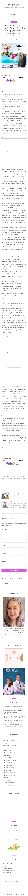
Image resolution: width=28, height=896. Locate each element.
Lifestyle (14, 22)
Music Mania (7, 770)
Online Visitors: (7, 863)
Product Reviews (8, 775)
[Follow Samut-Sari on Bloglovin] (14, 830)
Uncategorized (8, 785)
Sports (6, 777)
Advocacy (6, 738)
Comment (4, 529)
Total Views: (6, 872)
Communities (7, 748)
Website (3, 561)
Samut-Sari (14, 5)
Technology (7, 780)
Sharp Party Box (21, 478)
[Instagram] (7, 79)
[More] (13, 79)
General (6, 757)
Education (7, 750)
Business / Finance (9, 745)
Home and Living (8, 762)
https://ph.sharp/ (9, 443)
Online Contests (8, 772)
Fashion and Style (8, 752)
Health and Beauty (9, 760)
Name (3, 545)
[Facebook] (10, 79)
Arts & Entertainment (9, 740)
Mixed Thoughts (8, 767)
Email (3, 553)
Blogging (6, 743)
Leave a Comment (6, 479)
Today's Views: (7, 866)
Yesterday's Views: (8, 868)
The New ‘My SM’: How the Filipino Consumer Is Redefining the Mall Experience (13, 712)
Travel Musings (8, 782)
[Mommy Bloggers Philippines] (14, 851)
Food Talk (6, 755)
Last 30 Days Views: (8, 870)
